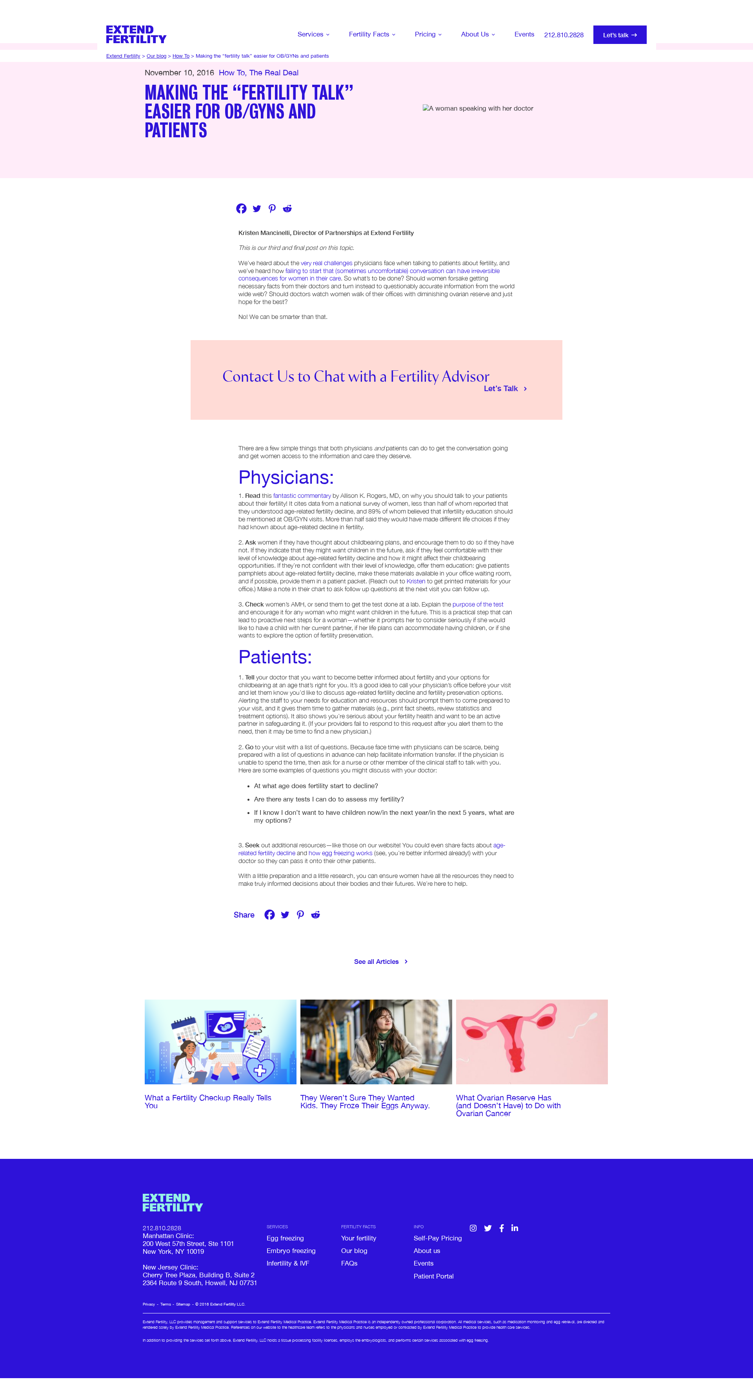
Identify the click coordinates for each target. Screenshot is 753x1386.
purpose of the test (478, 604)
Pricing (425, 34)
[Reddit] (287, 208)
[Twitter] (257, 208)
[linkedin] (514, 1229)
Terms (165, 1304)
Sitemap (183, 1304)
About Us (475, 34)
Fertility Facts (369, 34)
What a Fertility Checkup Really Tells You (208, 1101)
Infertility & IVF (288, 1263)
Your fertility (358, 1238)
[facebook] (501, 1229)
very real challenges (327, 262)
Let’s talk (616, 34)
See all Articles (376, 961)
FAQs (349, 1263)
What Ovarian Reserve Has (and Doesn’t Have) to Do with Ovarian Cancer (508, 1105)
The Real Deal (273, 72)
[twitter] (488, 1229)
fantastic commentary (302, 495)
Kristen (416, 581)
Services (311, 34)
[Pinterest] (272, 208)
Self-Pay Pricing (438, 1238)
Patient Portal (434, 1276)
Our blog (354, 1251)
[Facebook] (241, 208)
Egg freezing (285, 1238)
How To (232, 72)
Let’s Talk (501, 388)
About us (427, 1251)
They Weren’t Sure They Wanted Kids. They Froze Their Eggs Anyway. (366, 1101)
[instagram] (473, 1229)
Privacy (149, 1304)
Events (525, 34)
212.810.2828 (564, 35)
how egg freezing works (341, 852)
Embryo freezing (291, 1251)
